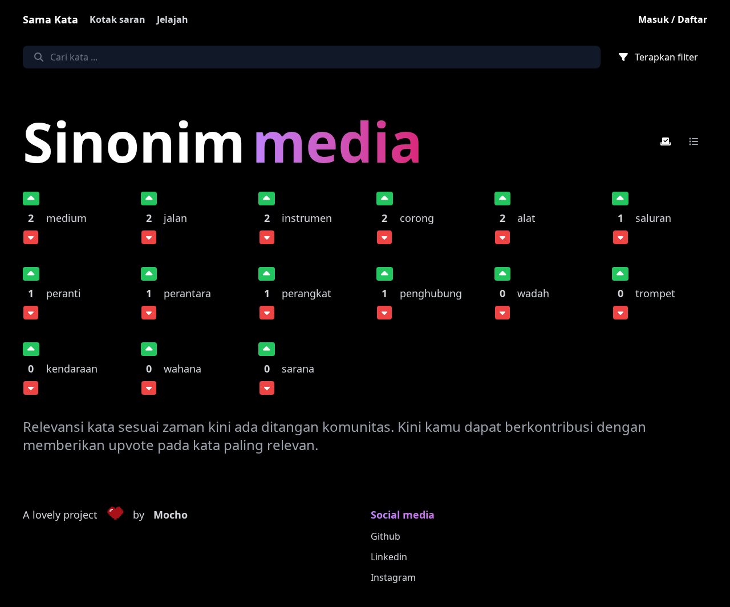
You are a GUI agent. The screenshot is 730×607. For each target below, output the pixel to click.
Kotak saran (117, 19)
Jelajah (172, 19)
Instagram (393, 577)
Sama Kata (50, 19)
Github (385, 536)
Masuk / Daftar (672, 19)
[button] (115, 515)
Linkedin (389, 557)
